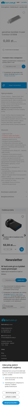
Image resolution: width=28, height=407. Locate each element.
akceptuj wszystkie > (11, 403)
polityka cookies (11, 397)
